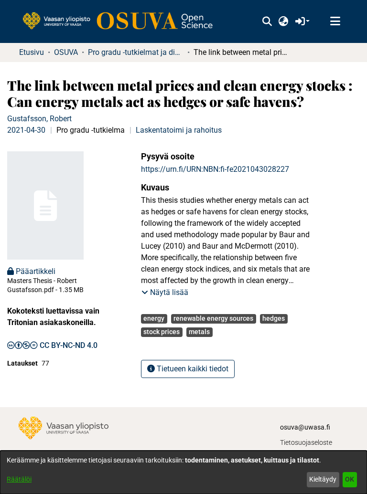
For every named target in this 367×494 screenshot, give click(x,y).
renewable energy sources (213, 318)
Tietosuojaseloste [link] (306, 442)
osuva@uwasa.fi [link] (305, 427)
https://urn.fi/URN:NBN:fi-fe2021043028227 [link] (215, 169)
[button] (267, 21)
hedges (273, 318)
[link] (122, 21)
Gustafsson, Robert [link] (39, 118)
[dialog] (183, 472)
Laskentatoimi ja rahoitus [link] (179, 130)
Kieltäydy (322, 479)
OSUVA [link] (66, 52)
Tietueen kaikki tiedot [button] (191, 368)
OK (349, 479)
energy (153, 318)
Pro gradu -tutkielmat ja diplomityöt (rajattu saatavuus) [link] (136, 52)
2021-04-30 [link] (26, 130)
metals (199, 332)
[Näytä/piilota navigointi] (335, 21)
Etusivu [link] (31, 52)
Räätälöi (19, 479)
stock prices (161, 332)
